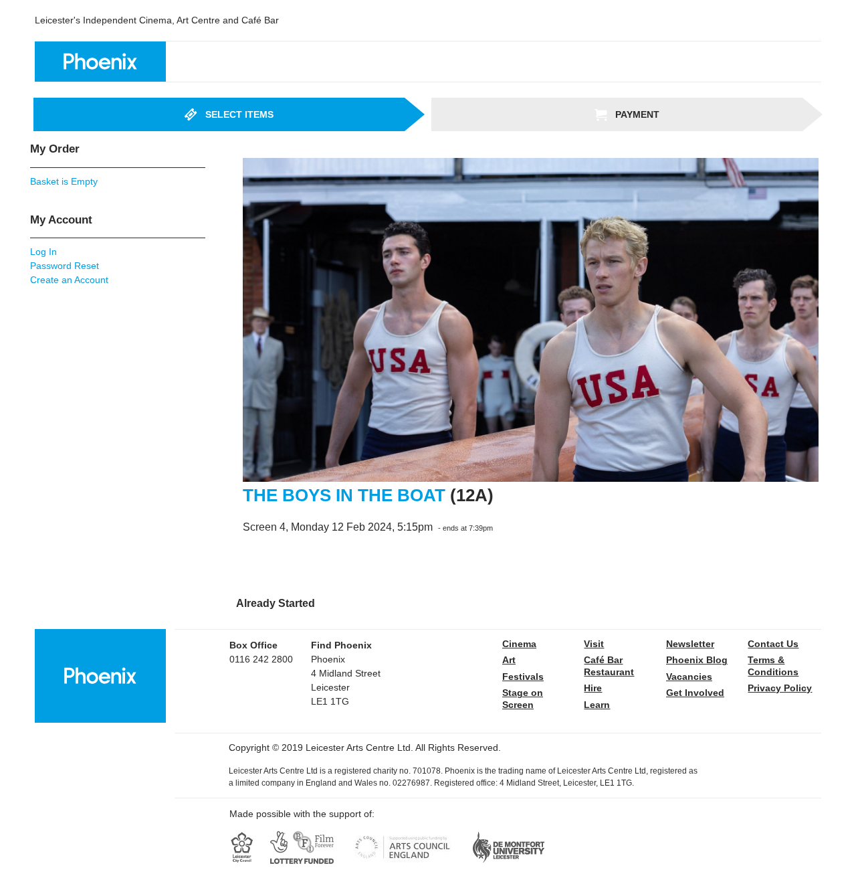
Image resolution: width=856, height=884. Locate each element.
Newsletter (690, 643)
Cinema (519, 643)
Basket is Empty (64, 181)
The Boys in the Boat (344, 495)
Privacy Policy (780, 688)
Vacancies (689, 676)
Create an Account (69, 279)
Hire (593, 688)
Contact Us (773, 643)
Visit (594, 643)
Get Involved (695, 692)
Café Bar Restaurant (609, 665)
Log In (43, 251)
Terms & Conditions (773, 665)
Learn (597, 704)
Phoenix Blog (697, 659)
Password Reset (64, 265)
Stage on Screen (522, 698)
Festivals (523, 676)
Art (509, 659)
